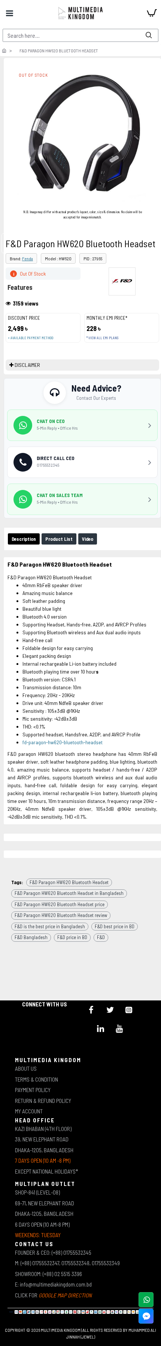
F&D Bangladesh (31, 937)
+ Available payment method (30, 338)
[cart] (151, 13)
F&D (101, 937)
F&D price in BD (72, 937)
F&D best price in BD (114, 926)
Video (87, 539)
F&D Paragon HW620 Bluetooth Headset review (61, 915)
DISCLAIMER (27, 365)
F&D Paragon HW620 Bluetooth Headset (69, 882)
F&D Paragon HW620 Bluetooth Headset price (59, 904)
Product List (59, 539)
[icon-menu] (91, 1009)
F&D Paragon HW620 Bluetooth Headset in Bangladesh (69, 893)
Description (24, 539)
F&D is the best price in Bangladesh (50, 926)
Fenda (27, 258)
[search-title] (148, 35)
